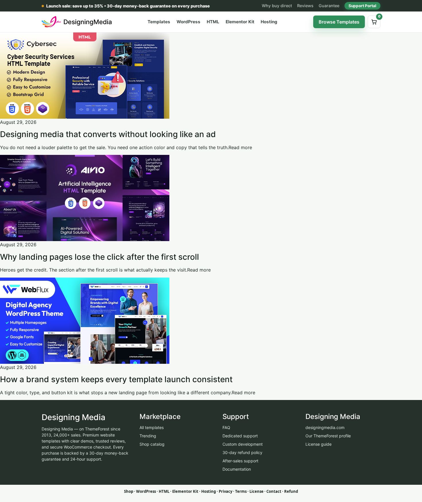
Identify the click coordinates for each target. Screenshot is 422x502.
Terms (241, 491)
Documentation (236, 469)
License (256, 491)
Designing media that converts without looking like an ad (108, 134)
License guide (318, 444)
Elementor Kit (240, 21)
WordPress (188, 21)
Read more (240, 147)
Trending (148, 435)
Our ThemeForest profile (328, 435)
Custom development (242, 444)
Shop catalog (152, 444)
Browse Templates (339, 22)
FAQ (226, 427)
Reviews (305, 5)
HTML (213, 21)
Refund (291, 491)
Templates (159, 21)
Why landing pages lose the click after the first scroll (99, 257)
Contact (273, 491)
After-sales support (240, 460)
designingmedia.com (324, 427)
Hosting (269, 21)
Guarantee (329, 5)
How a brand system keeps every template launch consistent (116, 379)
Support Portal (362, 5)
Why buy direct (277, 5)
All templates (152, 427)
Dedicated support (240, 435)
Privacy (225, 491)
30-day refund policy (242, 452)
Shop (128, 491)
